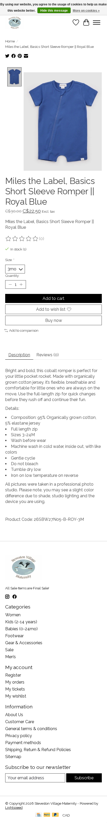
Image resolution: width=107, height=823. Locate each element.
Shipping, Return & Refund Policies (38, 749)
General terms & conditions (31, 728)
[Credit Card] (38, 815)
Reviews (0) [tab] (47, 354)
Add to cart (53, 298)
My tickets (15, 689)
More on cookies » (86, 10)
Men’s (10, 656)
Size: (9, 260)
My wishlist (15, 696)
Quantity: (12, 275)
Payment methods (23, 742)
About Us (14, 714)
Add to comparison (23, 330)
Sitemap (13, 756)
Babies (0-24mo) (21, 628)
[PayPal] (47, 815)
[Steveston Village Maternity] (14, 22)
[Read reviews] (22, 239)
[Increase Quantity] (21, 284)
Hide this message (54, 10)
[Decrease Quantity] (10, 284)
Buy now (53, 320)
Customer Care (19, 721)
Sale (9, 649)
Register (13, 675)
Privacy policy (18, 735)
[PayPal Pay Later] (55, 815)
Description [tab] (19, 354)
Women (13, 614)
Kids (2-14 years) (21, 621)
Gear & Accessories (23, 642)
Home (10, 41)
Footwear (14, 635)
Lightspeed (14, 807)
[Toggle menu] (96, 22)
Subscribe (84, 777)
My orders (14, 682)
